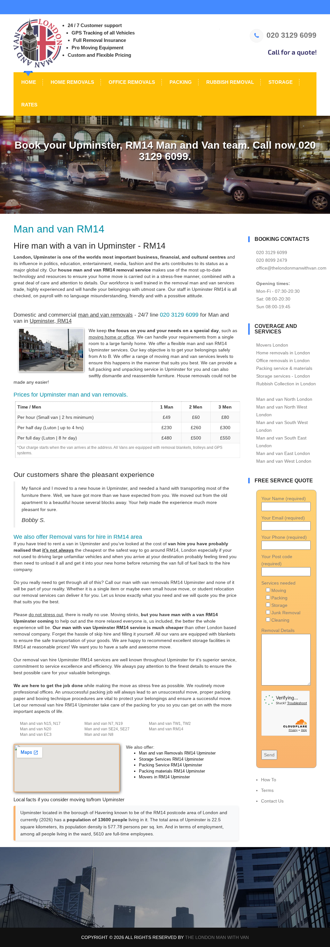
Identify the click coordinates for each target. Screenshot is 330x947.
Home (28, 82)
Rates (28, 104)
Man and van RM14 (166, 729)
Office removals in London (283, 360)
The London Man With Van (217, 937)
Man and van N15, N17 (40, 723)
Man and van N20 (35, 729)
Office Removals (131, 82)
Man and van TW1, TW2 (170, 723)
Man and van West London (283, 461)
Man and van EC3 (36, 734)
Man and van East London (283, 453)
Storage (280, 82)
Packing (180, 82)
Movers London (272, 345)
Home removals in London (283, 352)
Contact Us (272, 801)
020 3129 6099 (291, 35)
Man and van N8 (98, 734)
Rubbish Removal (229, 82)
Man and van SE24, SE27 (107, 729)
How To (268, 779)
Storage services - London (283, 376)
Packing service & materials (284, 368)
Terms (267, 790)
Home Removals (71, 82)
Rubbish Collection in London (286, 383)
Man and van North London (284, 399)
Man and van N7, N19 (103, 723)
